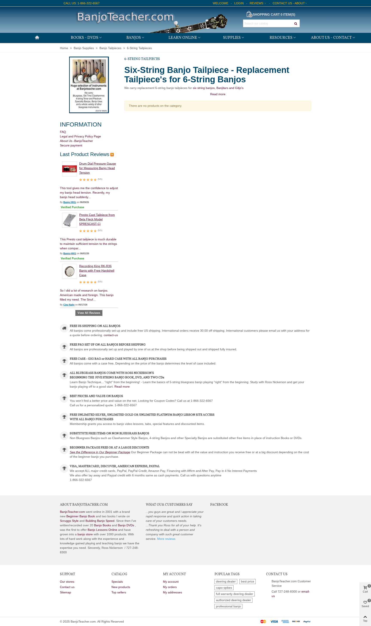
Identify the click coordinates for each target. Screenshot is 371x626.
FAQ (63, 132)
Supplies (232, 38)
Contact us (67, 587)
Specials (117, 581)
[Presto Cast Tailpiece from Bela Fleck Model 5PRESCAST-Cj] (69, 220)
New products (120, 587)
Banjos (133, 38)
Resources (281, 38)
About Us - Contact (331, 38)
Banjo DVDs (126, 525)
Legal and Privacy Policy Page (80, 136)
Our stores (67, 581)
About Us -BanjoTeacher (76, 141)
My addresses (172, 592)
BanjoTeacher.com (72, 511)
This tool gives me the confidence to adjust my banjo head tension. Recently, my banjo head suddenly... (89, 192)
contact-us (111, 335)
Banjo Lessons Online (102, 529)
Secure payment (71, 145)
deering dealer (226, 581)
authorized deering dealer (233, 600)
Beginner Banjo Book (80, 516)
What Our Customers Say (169, 505)
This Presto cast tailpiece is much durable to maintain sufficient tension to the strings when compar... (88, 244)
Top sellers (118, 592)
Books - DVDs (84, 38)
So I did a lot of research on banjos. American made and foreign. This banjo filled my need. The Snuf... (87, 295)
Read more (122, 386)
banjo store (85, 534)
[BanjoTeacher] (151, 20)
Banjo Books (102, 525)
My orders (170, 587)
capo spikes (224, 587)
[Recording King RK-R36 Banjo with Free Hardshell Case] (69, 271)
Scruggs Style (69, 520)
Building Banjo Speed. (100, 520)
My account (171, 581)
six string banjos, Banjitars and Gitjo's (218, 88)
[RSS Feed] (112, 154)
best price (247, 581)
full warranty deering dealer (234, 594)
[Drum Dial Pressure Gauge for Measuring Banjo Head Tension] (69, 168)
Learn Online (183, 38)
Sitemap (65, 592)
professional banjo (228, 606)
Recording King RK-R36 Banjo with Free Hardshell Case (96, 270)
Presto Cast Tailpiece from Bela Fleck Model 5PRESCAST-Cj (97, 219)
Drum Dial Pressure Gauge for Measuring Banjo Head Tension (97, 168)
